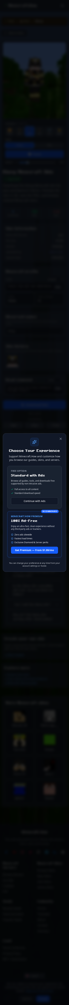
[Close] (60, 438)
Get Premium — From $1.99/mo (34, 550)
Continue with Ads (34, 501)
